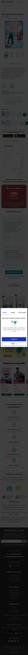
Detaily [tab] (13, 312)
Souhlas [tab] (4, 312)
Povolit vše (14, 339)
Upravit (13, 343)
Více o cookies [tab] (22, 312)
